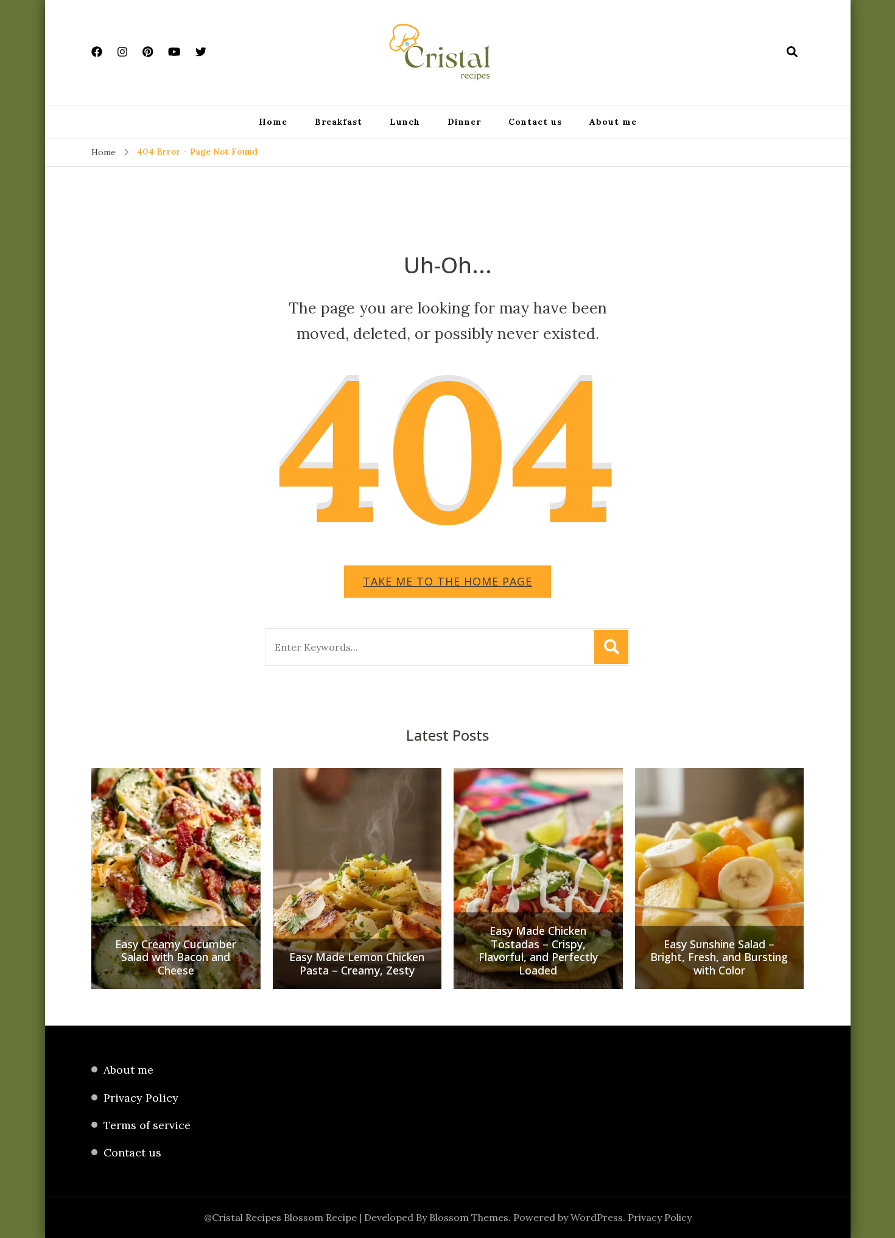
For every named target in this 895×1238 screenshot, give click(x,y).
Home (273, 121)
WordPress (596, 1217)
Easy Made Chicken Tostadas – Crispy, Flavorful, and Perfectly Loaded (538, 951)
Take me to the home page (447, 581)
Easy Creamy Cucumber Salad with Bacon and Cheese (175, 957)
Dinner (464, 121)
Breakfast (338, 121)
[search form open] (792, 52)
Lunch (405, 121)
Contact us (535, 121)
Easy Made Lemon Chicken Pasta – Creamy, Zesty (356, 964)
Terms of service (147, 1125)
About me (613, 121)
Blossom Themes (468, 1217)
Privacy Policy (141, 1098)
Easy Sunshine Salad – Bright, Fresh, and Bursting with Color (719, 957)
